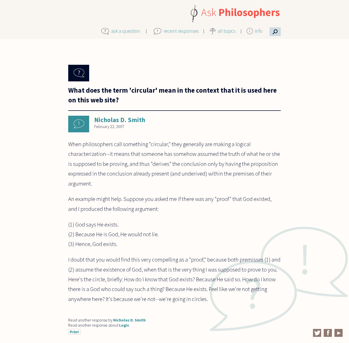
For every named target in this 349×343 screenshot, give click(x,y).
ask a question (125, 31)
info (258, 31)
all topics (227, 31)
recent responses (181, 31)
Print (74, 331)
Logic (124, 325)
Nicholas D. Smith (119, 120)
